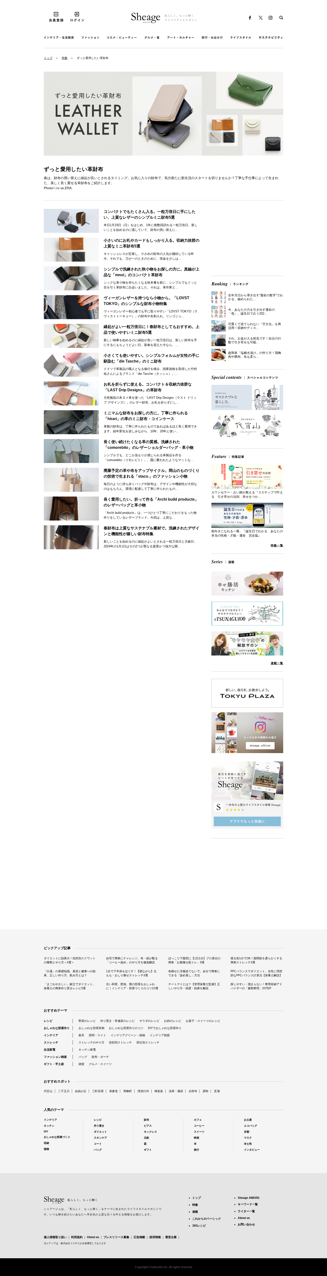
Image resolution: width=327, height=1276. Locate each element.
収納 (46, 1142)
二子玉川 (63, 1091)
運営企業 (171, 1237)
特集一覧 (277, 545)
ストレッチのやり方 (91, 1042)
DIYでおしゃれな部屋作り (164, 1028)
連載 (195, 1211)
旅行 (196, 1149)
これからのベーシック (206, 1218)
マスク (248, 1137)
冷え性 (248, 1143)
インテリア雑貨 (160, 1035)
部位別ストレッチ (147, 1042)
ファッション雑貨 (55, 1057)
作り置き (99, 1125)
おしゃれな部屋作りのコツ (126, 1028)
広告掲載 (139, 1237)
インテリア (51, 1035)
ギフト (148, 1149)
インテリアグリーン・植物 (128, 1035)
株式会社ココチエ (70, 1243)
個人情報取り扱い (55, 1237)
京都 (246, 1131)
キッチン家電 (87, 1049)
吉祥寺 (193, 1091)
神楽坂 (158, 1091)
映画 (196, 1137)
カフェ (198, 1119)
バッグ (83, 1057)
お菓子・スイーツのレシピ (203, 1021)
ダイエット (100, 1131)
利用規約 (77, 1237)
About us (93, 1237)
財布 (146, 1119)
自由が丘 (80, 1091)
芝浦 (217, 1091)
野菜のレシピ (87, 1021)
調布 (206, 1091)
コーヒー (199, 1125)
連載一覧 (277, 663)
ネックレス (150, 1131)
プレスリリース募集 (116, 1237)
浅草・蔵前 (176, 1091)
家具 (81, 1035)
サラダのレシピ (149, 1021)
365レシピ (199, 1225)
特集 (65, 58)
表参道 (113, 1091)
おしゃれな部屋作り (57, 1028)
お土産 (248, 1119)
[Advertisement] (247, 239)
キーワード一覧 (248, 1204)
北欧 (146, 1137)
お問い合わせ (246, 1224)
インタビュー (252, 1149)
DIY (46, 1131)
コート (98, 1143)
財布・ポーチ (100, 1057)
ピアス (148, 1125)
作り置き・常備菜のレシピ (117, 1021)
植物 (46, 1148)
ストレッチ (51, 1042)
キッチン (49, 1125)
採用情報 (155, 1237)
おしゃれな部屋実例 (91, 1028)
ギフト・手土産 (54, 1064)
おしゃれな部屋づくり (57, 1137)
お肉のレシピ (172, 1021)
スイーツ (199, 1131)
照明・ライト (97, 1035)
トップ (48, 58)
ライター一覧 (246, 1211)
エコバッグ (250, 1125)
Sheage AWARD (248, 1198)
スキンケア (100, 1137)
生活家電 (49, 1049)
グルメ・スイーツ (100, 1064)
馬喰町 (127, 1091)
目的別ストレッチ (120, 1042)
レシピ (48, 1021)
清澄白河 (143, 1091)
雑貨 (81, 1064)
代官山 (48, 1091)
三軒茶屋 (98, 1091)
